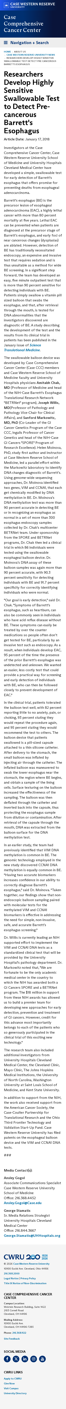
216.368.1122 (19, 1332)
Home (7, 51)
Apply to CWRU (13, 1378)
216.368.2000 (12, 1273)
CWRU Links (13, 1372)
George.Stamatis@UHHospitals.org (32, 1235)
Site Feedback (12, 1338)
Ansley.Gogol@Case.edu (23, 1203)
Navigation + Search (25, 44)
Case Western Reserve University (31, 1263)
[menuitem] (33, 1378)
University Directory (15, 1393)
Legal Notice (11, 1278)
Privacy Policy (28, 1278)
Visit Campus (11, 1388)
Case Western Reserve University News (31, 54)
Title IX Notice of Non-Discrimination (25, 1283)
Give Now (9, 1383)
